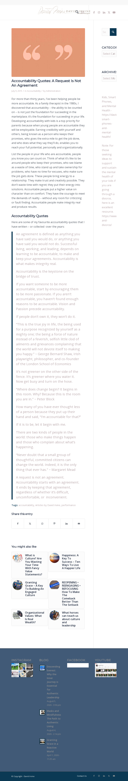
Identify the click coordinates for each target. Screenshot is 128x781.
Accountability (34, 90)
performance (69, 505)
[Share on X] (30, 523)
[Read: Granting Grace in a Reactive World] (42, 741)
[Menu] (82, 12)
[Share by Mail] (79, 523)
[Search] (75, 12)
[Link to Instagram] (99, 12)
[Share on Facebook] (18, 523)
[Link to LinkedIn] (104, 12)
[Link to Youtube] (114, 12)
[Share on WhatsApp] (42, 523)
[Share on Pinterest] (54, 523)
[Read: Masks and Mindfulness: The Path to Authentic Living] (42, 712)
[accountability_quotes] (48, 52)
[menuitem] (75, 12)
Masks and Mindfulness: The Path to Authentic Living (54, 718)
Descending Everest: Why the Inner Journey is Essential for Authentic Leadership (53, 682)
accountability (26, 505)
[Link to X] (109, 12)
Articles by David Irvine (47, 505)
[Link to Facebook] (94, 12)
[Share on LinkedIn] (67, 523)
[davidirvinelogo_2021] (64, 12)
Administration (53, 90)
